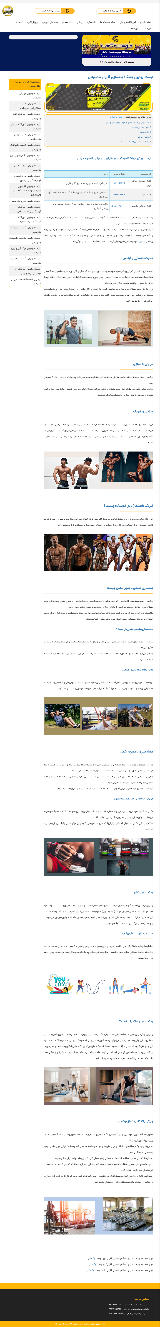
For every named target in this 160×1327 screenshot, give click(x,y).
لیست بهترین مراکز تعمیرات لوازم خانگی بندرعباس (27, 178)
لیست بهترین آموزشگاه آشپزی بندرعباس (26, 116)
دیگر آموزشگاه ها (107, 22)
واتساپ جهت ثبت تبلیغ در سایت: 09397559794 (129, 1313)
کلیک (93, 1258)
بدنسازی (143, 241)
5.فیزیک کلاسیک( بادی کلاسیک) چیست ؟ (136, 141)
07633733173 (118, 183)
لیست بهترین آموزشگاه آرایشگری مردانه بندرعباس (28, 220)
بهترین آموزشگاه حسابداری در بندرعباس (26, 281)
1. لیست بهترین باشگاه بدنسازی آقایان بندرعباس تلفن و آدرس (128, 122)
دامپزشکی (91, 22)
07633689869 (118, 195)
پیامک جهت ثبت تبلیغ (51, 10)
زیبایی (79, 22)
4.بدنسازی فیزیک (144, 137)
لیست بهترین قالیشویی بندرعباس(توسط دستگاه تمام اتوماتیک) (27, 191)
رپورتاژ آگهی (32, 22)
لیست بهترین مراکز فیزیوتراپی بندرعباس (26, 250)
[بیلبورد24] (7, 10)
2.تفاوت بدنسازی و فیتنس (141, 127)
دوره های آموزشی (50, 22)
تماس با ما (135, 28)
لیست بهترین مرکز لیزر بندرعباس (30, 96)
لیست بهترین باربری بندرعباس (25, 201)
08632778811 (118, 206)
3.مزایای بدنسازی (144, 132)
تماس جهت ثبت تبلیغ (112, 10)
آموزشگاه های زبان (128, 22)
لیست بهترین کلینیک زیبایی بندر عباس (27, 137)
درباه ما (148, 28)
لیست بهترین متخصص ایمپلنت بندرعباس (25, 240)
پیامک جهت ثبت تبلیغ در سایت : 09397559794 (129, 1309)
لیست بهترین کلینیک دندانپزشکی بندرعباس (30, 106)
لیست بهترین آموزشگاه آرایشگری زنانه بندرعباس (29, 209)
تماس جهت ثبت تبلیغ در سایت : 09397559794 (129, 1304)
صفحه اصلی (145, 22)
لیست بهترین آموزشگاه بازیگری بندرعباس (25, 230)
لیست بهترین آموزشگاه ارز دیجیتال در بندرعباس (28, 271)
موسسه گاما (129, 62)
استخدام (19, 22)
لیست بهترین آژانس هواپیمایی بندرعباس (25, 158)
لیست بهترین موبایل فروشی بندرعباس (27, 168)
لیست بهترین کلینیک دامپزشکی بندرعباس (25, 147)
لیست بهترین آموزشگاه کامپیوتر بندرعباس (25, 261)
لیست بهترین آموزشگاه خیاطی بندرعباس (26, 127)
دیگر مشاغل (67, 22)
